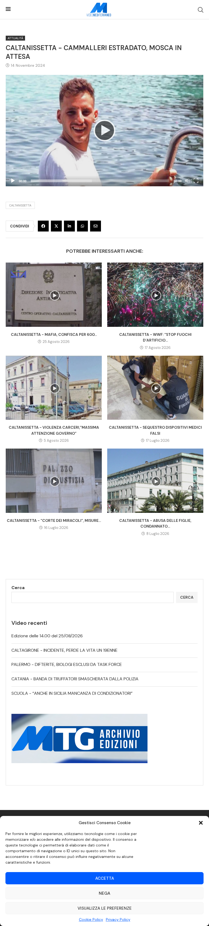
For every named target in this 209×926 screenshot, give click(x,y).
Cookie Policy (91, 919)
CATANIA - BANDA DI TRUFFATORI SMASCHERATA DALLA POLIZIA (75, 679)
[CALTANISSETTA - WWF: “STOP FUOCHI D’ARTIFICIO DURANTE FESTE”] (155, 295)
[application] (104, 130)
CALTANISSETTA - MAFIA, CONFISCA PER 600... (54, 334)
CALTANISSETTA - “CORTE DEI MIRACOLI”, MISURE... (54, 520)
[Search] (200, 10)
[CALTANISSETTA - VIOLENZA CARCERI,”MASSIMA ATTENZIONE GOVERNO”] (54, 388)
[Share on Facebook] (43, 226)
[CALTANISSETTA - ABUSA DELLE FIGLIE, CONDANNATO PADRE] (155, 481)
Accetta (104, 878)
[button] (201, 823)
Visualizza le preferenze (105, 908)
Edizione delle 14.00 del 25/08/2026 (47, 636)
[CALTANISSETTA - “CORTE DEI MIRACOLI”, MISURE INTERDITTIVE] (54, 481)
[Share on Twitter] (56, 226)
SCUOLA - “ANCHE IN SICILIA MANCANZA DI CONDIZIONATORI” (72, 693)
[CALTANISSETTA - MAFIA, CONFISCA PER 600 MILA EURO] (54, 295)
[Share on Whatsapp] (82, 226)
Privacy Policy (118, 919)
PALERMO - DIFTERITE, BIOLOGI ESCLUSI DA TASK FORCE (66, 664)
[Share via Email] (95, 226)
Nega (104, 893)
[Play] (104, 130)
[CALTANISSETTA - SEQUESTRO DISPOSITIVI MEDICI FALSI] (155, 388)
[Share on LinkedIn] (69, 226)
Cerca (17, 587)
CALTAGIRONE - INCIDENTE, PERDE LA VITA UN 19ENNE (64, 650)
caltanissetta (20, 205)
